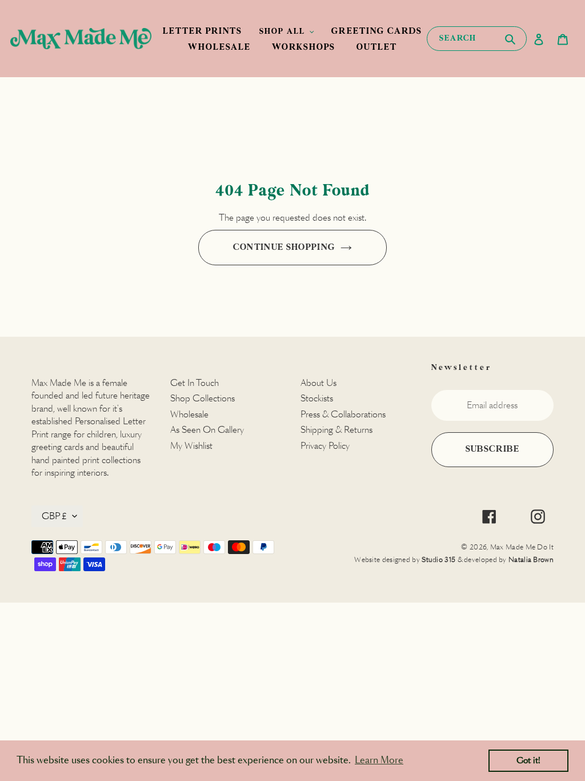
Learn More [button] (379, 760)
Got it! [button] (528, 760)
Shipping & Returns (336, 430)
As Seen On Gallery (207, 430)
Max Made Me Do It (522, 547)
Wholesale (189, 414)
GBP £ (54, 516)
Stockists (316, 398)
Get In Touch (194, 383)
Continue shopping (284, 247)
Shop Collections (202, 398)
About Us (318, 383)
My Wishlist (191, 446)
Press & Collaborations (343, 414)
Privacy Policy (325, 446)
